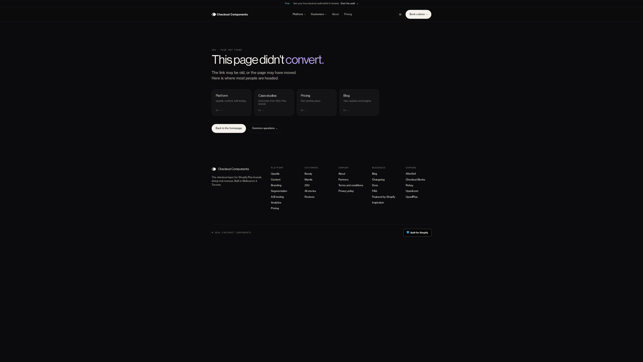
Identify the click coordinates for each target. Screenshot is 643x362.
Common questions (264, 128)
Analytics (276, 202)
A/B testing (277, 197)
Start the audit (348, 3)
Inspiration (378, 202)
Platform (298, 14)
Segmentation (279, 191)
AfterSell (411, 174)
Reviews (309, 197)
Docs (375, 185)
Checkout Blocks (415, 179)
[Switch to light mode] (400, 14)
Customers (317, 14)
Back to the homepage (229, 128)
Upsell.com (412, 191)
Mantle (308, 179)
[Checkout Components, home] (230, 14)
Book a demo (418, 14)
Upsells (275, 174)
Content (275, 179)
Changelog (378, 179)
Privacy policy (346, 191)
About (335, 14)
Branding (276, 185)
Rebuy (409, 185)
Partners (343, 179)
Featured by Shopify (383, 197)
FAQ (374, 191)
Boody (308, 174)
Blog (374, 174)
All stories (310, 191)
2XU (307, 185)
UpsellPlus (412, 197)
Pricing (348, 14)
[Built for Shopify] (417, 232)
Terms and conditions (350, 185)
